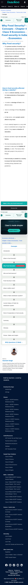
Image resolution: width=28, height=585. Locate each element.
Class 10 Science (9, 459)
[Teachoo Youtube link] (18, 565)
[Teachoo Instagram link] (10, 565)
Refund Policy (14, 573)
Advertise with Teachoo (14, 575)
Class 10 (16, 6)
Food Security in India (9, 280)
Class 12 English (9, 470)
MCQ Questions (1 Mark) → (14, 342)
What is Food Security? (9, 258)
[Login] (24, 2)
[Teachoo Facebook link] (6, 565)
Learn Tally (8, 541)
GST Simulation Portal (10, 449)
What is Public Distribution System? (13, 295)
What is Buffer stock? (9, 288)
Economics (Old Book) (6, 10)
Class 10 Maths (9, 456)
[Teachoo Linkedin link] (21, 565)
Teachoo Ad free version (11, 440)
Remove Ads (14, 208)
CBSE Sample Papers (10, 557)
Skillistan (7, 446)
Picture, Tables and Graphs (10, 335)
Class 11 (10, 6)
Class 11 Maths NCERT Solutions (13, 499)
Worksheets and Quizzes (11, 443)
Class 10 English (9, 462)
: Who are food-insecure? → (14, 203)
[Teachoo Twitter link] (14, 565)
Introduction (6, 251)
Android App (8, 389)
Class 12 (3, 6)
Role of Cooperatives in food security (13, 313)
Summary (6, 320)
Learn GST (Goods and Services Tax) (14, 544)
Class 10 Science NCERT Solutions (14, 529)
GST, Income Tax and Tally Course (13, 438)
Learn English (8, 536)
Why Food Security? (13, 266)
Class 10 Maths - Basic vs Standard (13, 554)
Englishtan (7, 552)
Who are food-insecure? (9, 273)
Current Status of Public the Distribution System (10, 304)
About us (10, 570)
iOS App (7, 392)
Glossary (5, 328)
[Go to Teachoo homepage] (13, 2)
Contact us (17, 570)
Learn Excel (8, 539)
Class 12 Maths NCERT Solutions (13, 502)
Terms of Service (10, 572)
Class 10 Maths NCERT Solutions (13, 496)
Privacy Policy (19, 572)
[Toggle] (2, 2)
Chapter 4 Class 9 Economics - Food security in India (14, 12)
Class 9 (23, 6)
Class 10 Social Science (11, 464)
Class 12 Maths (9, 467)
